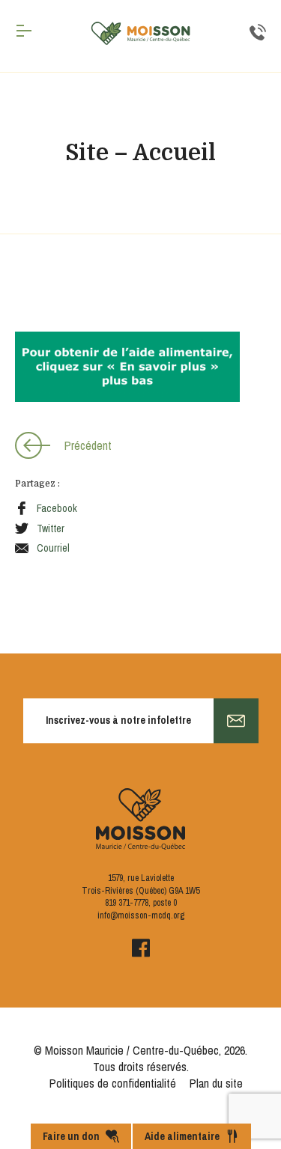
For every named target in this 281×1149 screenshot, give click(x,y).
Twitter (50, 528)
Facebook (57, 508)
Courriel (53, 548)
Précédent (88, 445)
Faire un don (71, 1136)
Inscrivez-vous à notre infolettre (118, 720)
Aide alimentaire (182, 1136)
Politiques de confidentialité (112, 1083)
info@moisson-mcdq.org (140, 915)
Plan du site (216, 1083)
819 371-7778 (126, 903)
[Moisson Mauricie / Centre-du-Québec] (141, 33)
